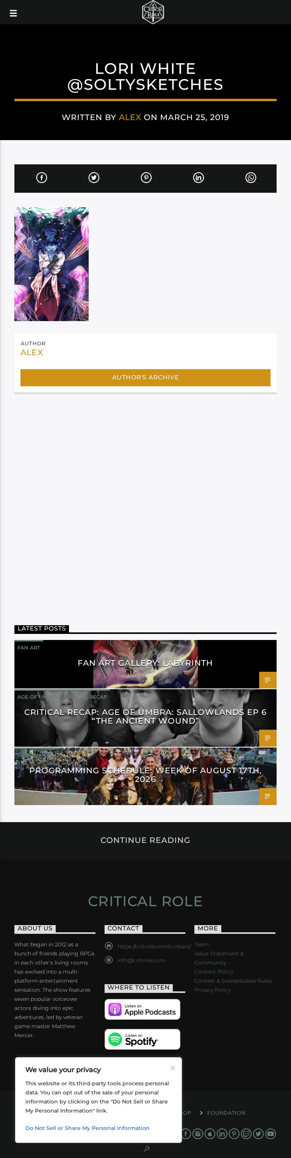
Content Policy (213, 971)
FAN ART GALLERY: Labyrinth (145, 663)
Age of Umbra (37, 697)
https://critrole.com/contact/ (154, 946)
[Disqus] (145, 501)
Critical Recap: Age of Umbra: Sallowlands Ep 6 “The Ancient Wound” (145, 716)
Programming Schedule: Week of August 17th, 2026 (145, 775)
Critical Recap (86, 697)
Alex (130, 117)
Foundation (226, 1113)
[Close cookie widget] (172, 1068)
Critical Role (145, 901)
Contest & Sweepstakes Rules (233, 980)
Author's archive (145, 377)
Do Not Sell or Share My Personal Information (87, 1128)
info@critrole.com (141, 960)
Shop (183, 1113)
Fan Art (28, 648)
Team (201, 944)
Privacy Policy (212, 989)
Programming (37, 755)
